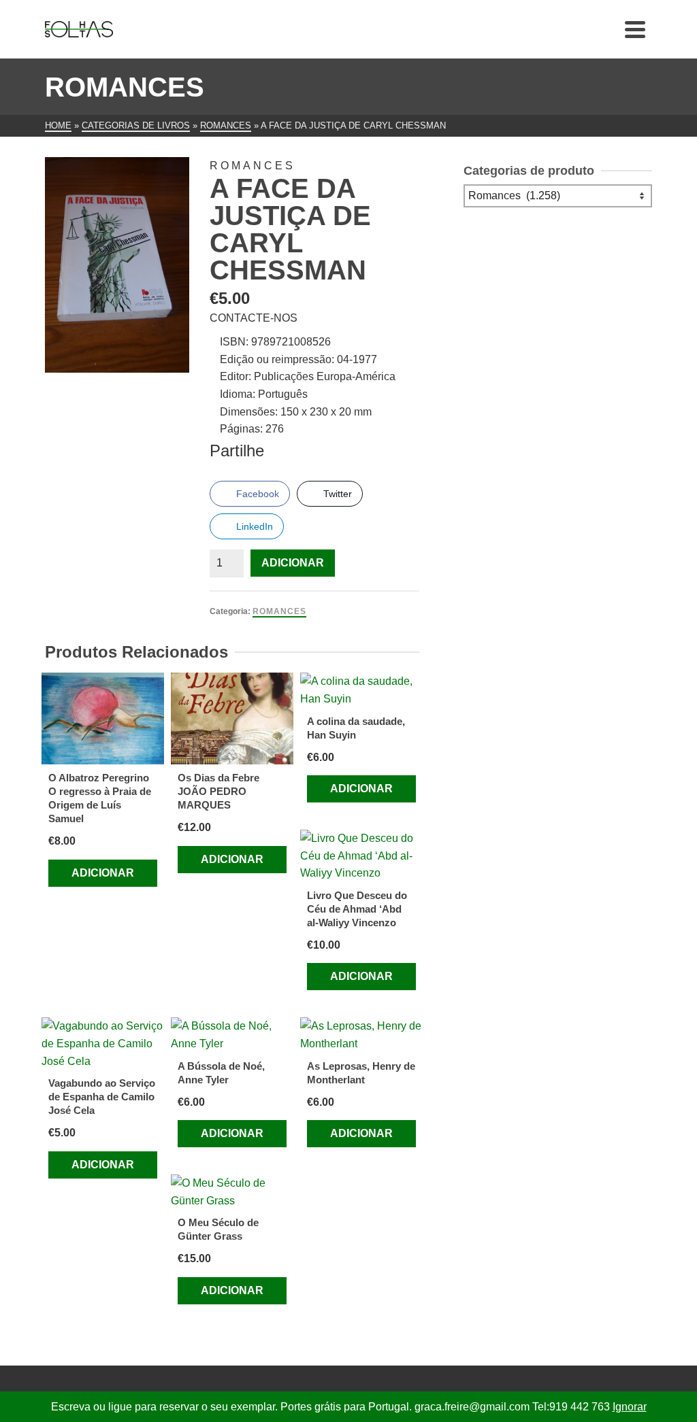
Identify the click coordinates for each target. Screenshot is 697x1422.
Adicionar (292, 563)
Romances (279, 611)
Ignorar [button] (630, 1406)
